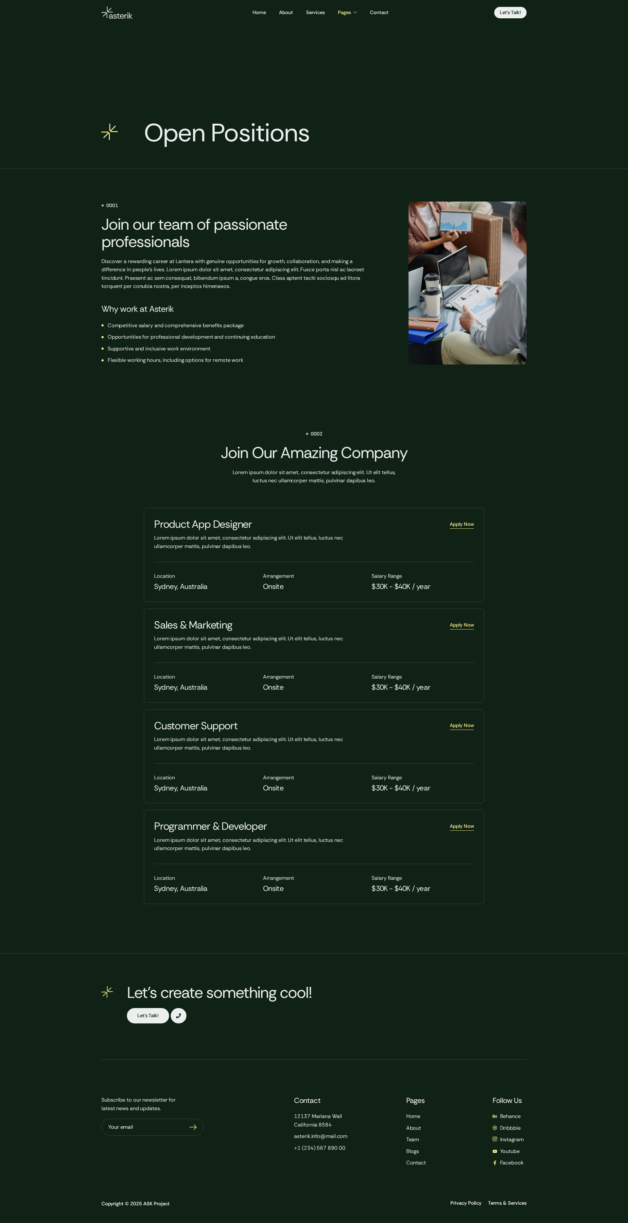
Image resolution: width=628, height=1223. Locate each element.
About (286, 12)
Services (315, 12)
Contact (379, 12)
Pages (344, 12)
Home (259, 12)
